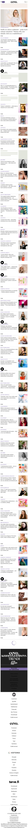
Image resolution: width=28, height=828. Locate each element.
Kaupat (14, 762)
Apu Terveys (14, 712)
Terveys (14, 802)
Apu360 (14, 701)
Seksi (14, 799)
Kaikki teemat (14, 717)
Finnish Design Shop (13, 824)
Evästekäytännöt (14, 819)
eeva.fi (6, 824)
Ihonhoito (14, 733)
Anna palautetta (14, 678)
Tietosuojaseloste (14, 817)
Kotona (3, 826)
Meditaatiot (14, 791)
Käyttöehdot (14, 815)
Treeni (14, 738)
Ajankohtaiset (14, 704)
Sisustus (14, 770)
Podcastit (14, 709)
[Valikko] (1, 2)
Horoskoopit (14, 714)
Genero (25, 824)
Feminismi (14, 728)
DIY (14, 765)
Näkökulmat (14, 706)
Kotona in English (14, 772)
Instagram (14, 691)
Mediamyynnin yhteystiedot (14, 683)
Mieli (14, 794)
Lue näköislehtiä (14, 669)
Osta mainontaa (14, 680)
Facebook (14, 688)
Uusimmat (14, 698)
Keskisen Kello (23, 826)
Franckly (21, 824)
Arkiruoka (14, 759)
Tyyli (14, 741)
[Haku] (25, 2)
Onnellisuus (14, 796)
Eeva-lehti (14, 668)
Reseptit (14, 757)
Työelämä (14, 743)
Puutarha (14, 767)
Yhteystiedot (14, 676)
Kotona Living (8, 826)
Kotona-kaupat (15, 826)
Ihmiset (14, 730)
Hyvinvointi (14, 788)
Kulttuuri (14, 735)
